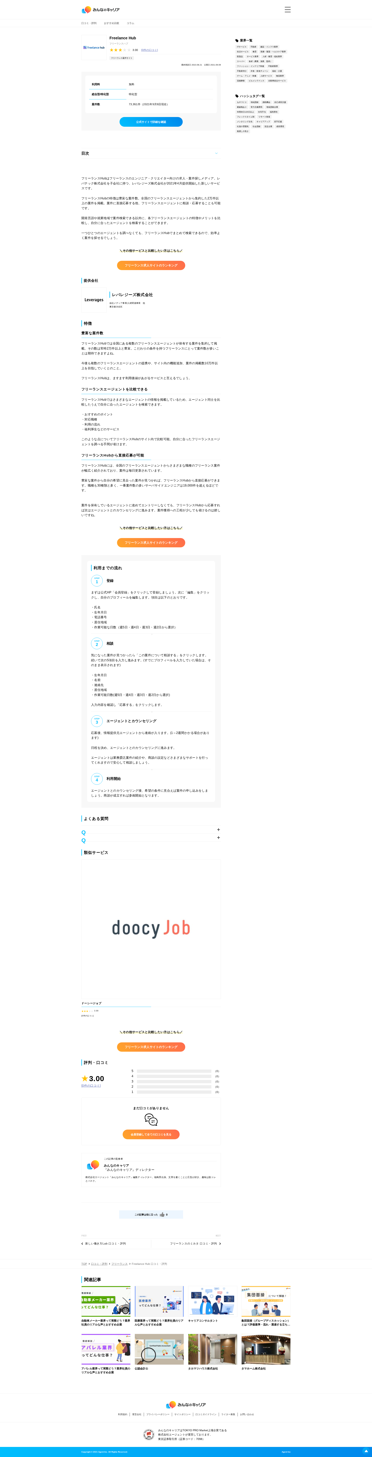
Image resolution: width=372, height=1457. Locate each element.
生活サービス (243, 52)
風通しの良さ (243, 131)
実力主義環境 (256, 107)
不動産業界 (273, 66)
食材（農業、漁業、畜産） (260, 61)
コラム (130, 23)
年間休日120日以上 (245, 112)
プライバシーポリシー (158, 1414)
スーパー (241, 61)
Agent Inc (286, 1452)
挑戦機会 (266, 102)
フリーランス (119, 1263)
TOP (84, 1263)
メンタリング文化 (244, 122)
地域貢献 (254, 102)
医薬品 (240, 56)
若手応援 (278, 122)
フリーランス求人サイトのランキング (151, 265)
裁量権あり (242, 107)
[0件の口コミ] (149, 50)
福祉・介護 (277, 71)
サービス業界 (252, 56)
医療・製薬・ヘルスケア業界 (273, 52)
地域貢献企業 (272, 107)
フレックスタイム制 (245, 117)
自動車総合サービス (277, 81)
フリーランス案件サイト (121, 58)
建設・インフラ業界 (269, 47)
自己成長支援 (280, 102)
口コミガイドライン (205, 1414)
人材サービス (266, 76)
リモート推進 (264, 117)
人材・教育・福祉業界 (272, 56)
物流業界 (280, 76)
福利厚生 (274, 112)
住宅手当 (262, 112)
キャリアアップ (263, 122)
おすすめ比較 (111, 23)
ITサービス (241, 47)
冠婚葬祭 (241, 81)
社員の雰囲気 (243, 126)
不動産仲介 (242, 71)
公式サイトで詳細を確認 (151, 121)
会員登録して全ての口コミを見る (151, 1134)
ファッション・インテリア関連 (250, 66)
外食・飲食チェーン (259, 71)
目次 (85, 153)
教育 (255, 52)
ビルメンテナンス (256, 81)
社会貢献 (256, 126)
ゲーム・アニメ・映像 (246, 76)
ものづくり (242, 102)
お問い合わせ (247, 1414)
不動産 (253, 47)
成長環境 (280, 126)
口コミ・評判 (88, 23)
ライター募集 (228, 1414)
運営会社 (136, 1414)
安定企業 (268, 126)
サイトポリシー (182, 1414)
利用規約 (122, 1414)
